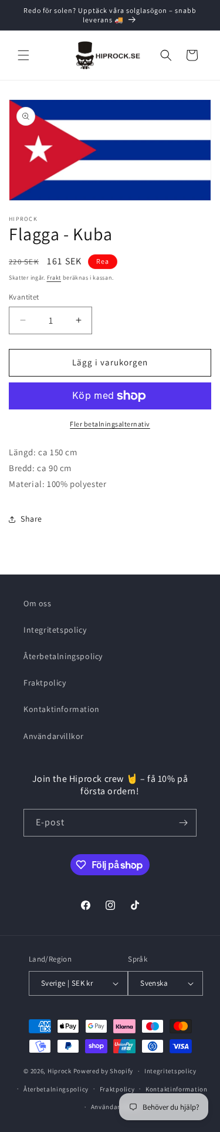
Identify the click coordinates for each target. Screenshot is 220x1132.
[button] (23, 55)
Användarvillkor (53, 736)
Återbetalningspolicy (63, 656)
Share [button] (31, 518)
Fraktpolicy (44, 682)
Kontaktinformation (61, 709)
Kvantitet (24, 297)
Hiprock (60, 1071)
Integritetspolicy (54, 629)
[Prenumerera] (183, 823)
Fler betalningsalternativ (110, 423)
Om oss (37, 603)
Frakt (54, 277)
